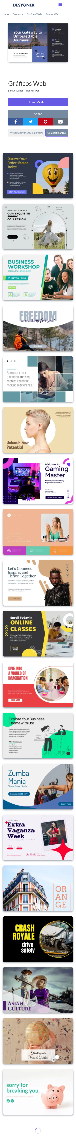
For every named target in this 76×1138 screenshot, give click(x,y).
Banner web (33, 90)
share (38, 114)
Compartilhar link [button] (56, 132)
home (6, 14)
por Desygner (15, 90)
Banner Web (52, 14)
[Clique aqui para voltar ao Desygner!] (24, 7)
